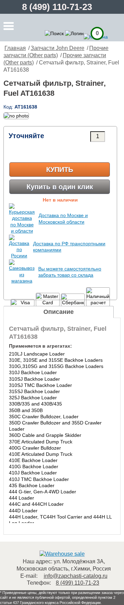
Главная (15, 48)
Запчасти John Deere (57, 48)
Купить (59, 169)
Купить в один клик (60, 187)
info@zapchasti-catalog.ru (75, 576)
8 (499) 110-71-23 (57, 7)
